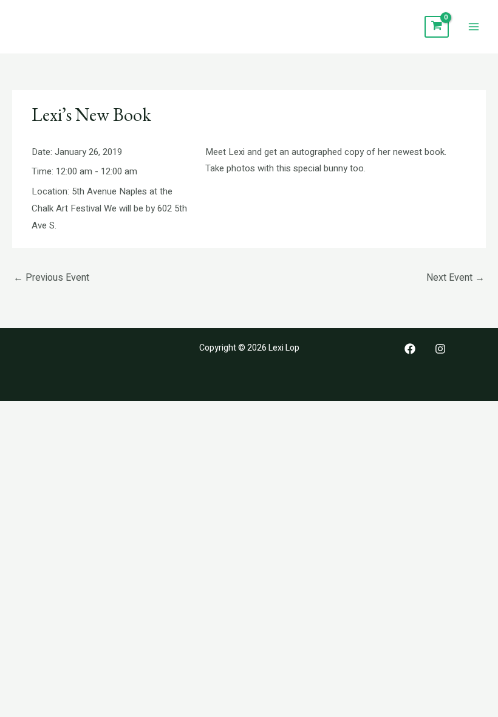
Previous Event (51, 277)
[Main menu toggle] (473, 27)
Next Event (455, 277)
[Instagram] (440, 348)
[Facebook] (409, 348)
